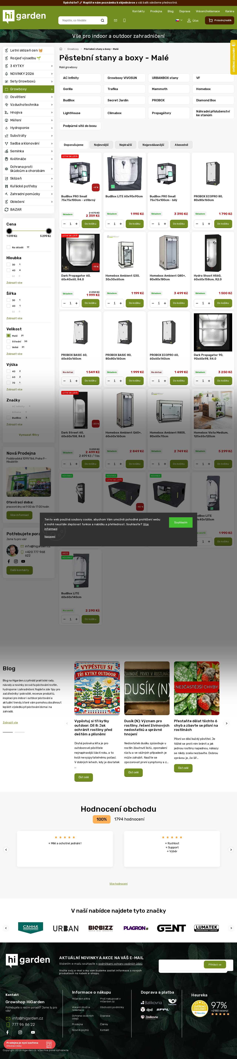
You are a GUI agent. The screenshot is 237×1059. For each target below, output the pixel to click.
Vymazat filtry (29, 434)
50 (16, 276)
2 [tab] (20, 732)
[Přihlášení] (192, 20)
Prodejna (156, 11)
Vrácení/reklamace (208, 11)
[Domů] (61, 48)
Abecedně (181, 144)
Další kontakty (19, 570)
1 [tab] (8, 732)
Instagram (20, 1033)
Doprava (184, 11)
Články (104, 1024)
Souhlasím (180, 522)
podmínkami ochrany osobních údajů (120, 963)
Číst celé (84, 777)
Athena (19, 412)
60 (16, 377)
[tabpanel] (97, 723)
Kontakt (104, 1030)
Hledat (102, 20)
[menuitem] (28, 50)
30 (16, 264)
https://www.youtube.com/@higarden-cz (34, 1033)
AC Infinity (21, 406)
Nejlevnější (101, 144)
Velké (18, 347)
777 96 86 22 (23, 1024)
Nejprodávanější (153, 144)
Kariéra (229, 11)
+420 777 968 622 (35, 553)
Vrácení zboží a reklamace (81, 1008)
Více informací (19, 515)
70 (16, 382)
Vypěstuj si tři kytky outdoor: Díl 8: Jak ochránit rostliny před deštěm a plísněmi (93, 727)
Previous (67, 723)
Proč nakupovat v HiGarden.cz (110, 1000)
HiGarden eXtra (81, 998)
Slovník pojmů (80, 1030)
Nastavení (49, 536)
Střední (19, 341)
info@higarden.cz (38, 546)
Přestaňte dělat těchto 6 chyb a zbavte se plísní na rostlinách (196, 725)
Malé (17, 335)
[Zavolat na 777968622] (125, 20)
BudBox (19, 417)
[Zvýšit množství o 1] (76, 224)
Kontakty (138, 11)
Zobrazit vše (10, 722)
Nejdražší (125, 144)
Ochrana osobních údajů (83, 1017)
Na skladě (20, 247)
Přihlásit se (214, 964)
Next (227, 723)
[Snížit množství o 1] (64, 224)
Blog (170, 11)
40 (16, 270)
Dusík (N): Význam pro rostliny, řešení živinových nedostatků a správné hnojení (146, 727)
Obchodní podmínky (112, 1007)
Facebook (8, 1033)
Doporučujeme (73, 144)
